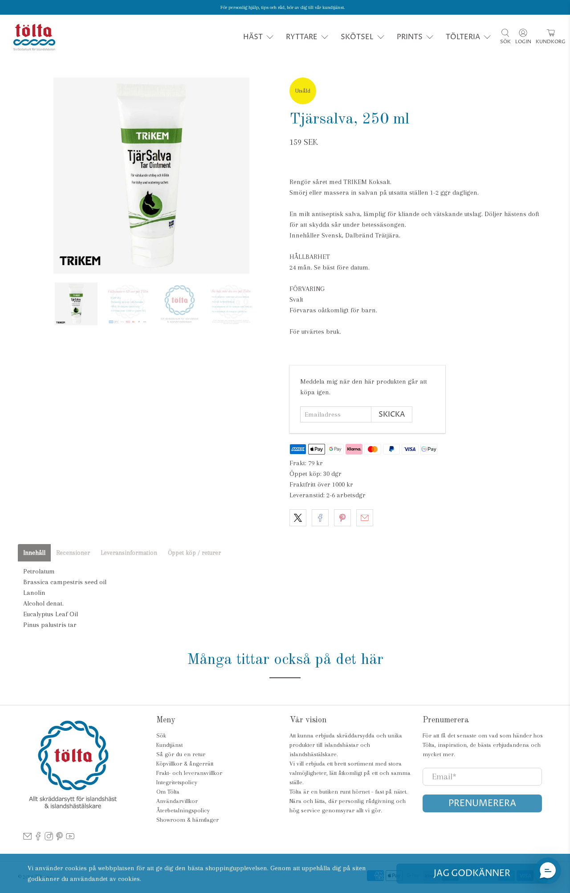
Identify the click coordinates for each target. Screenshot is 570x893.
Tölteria (463, 37)
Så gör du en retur (180, 754)
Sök (161, 735)
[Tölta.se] (34, 37)
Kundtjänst (169, 744)
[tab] (34, 552)
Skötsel (357, 37)
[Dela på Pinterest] (342, 517)
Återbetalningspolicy (183, 810)
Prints (410, 37)
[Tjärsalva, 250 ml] (151, 176)
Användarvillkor (177, 801)
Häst (253, 37)
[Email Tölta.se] (27, 838)
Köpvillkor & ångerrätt (184, 763)
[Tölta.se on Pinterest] (59, 838)
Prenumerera (482, 804)
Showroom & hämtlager (187, 819)
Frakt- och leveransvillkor (189, 773)
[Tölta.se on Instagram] (49, 838)
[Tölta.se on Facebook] (38, 838)
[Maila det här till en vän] (364, 517)
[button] (547, 870)
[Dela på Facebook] (320, 517)
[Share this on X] (297, 517)
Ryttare (302, 37)
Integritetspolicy (176, 782)
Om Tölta (167, 791)
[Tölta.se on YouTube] (70, 838)
